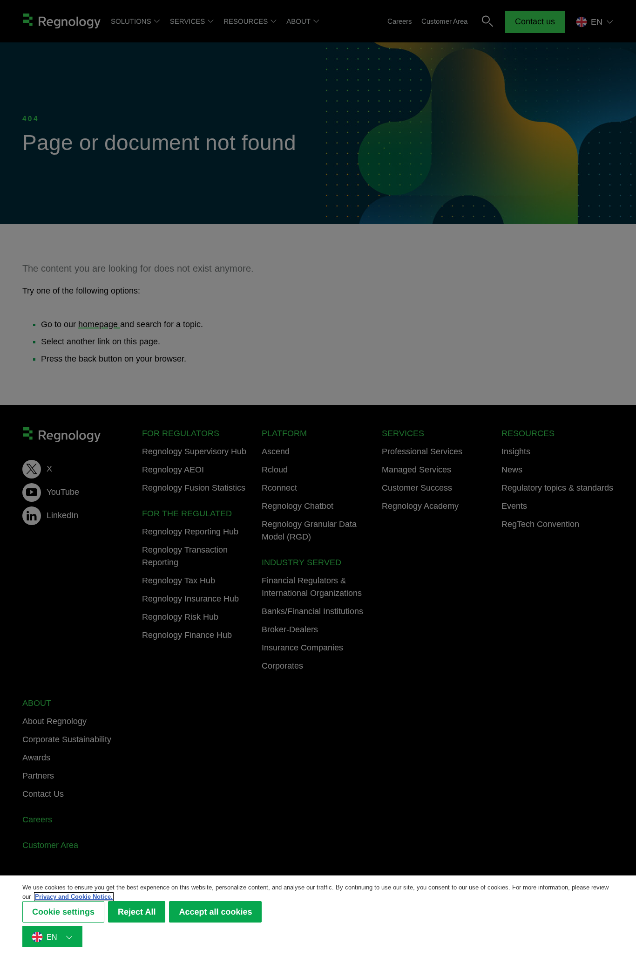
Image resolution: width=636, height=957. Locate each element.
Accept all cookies (215, 911)
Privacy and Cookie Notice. (74, 896)
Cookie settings (63, 911)
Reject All (137, 911)
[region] (318, 916)
